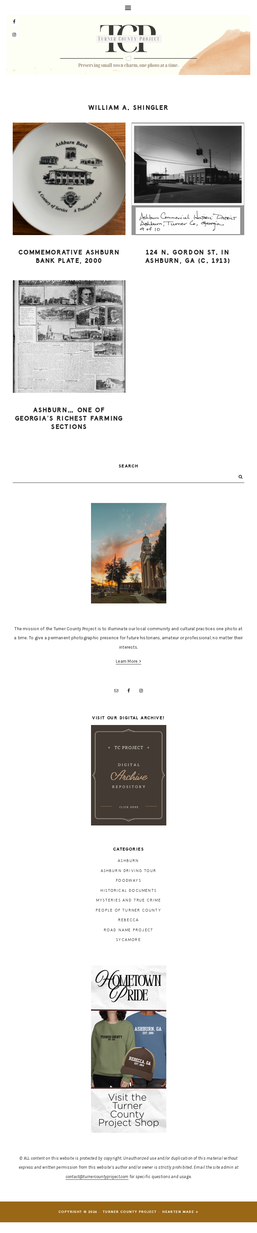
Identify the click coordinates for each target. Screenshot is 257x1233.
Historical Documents (128, 890)
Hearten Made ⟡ (180, 1212)
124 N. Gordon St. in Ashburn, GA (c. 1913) (187, 256)
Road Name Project (128, 930)
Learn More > (128, 661)
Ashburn (128, 860)
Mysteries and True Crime (128, 900)
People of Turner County (128, 910)
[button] (128, 7)
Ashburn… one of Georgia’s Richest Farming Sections (69, 418)
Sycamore (128, 939)
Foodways (128, 880)
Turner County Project (128, 46)
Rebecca (128, 920)
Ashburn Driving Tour (129, 870)
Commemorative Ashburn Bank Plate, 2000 (69, 256)
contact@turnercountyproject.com (97, 1176)
